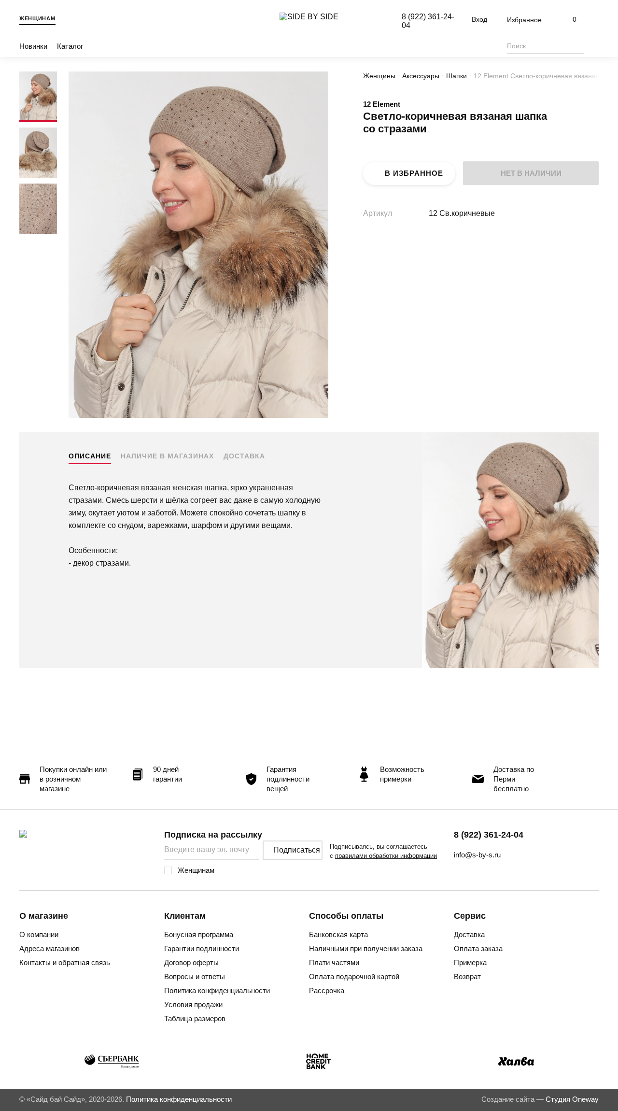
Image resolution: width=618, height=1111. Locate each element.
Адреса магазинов (49, 948)
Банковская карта (338, 934)
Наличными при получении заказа (365, 948)
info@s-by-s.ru (477, 855)
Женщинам (37, 18)
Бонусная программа (198, 934)
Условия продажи (193, 1004)
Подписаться (296, 850)
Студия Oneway (572, 1099)
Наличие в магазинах (167, 456)
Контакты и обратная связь (64, 962)
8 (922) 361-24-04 (488, 835)
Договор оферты (191, 962)
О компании (38, 934)
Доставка (244, 456)
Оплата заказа (478, 948)
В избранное (414, 173)
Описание (90, 456)
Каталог (70, 46)
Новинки (33, 46)
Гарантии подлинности (201, 948)
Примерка (470, 962)
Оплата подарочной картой (354, 976)
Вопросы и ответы (194, 976)
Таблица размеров (194, 1018)
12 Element (381, 104)
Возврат (467, 976)
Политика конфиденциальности (217, 990)
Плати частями (334, 962)
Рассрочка (326, 990)
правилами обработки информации (386, 855)
